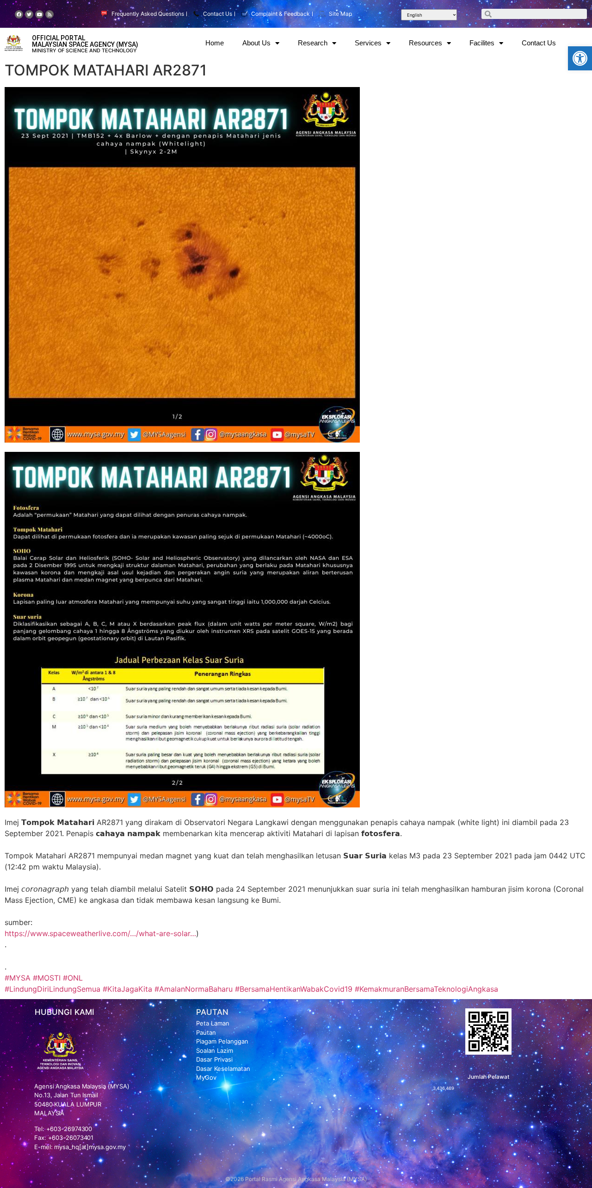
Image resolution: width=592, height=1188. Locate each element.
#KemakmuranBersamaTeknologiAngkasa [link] (426, 989)
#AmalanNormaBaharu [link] (193, 989)
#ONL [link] (73, 977)
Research (312, 43)
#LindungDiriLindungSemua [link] (52, 989)
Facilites (481, 43)
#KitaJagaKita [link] (127, 989)
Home (214, 43)
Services (368, 43)
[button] (580, 58)
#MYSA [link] (18, 977)
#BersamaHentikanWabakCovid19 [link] (293, 989)
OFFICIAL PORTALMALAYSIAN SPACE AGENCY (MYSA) (85, 41)
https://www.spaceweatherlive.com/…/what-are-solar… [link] (100, 933)
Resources (425, 43)
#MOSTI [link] (47, 977)
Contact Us (539, 43)
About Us (256, 43)
